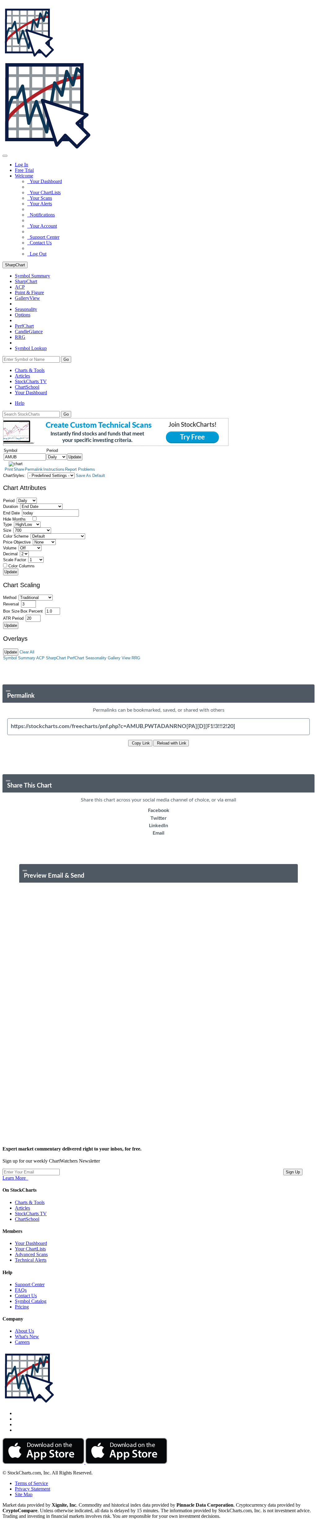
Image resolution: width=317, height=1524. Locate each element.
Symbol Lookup (31, 348)
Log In (21, 164)
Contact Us (39, 242)
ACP (40, 658)
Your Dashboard (44, 181)
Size (7, 530)
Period (9, 500)
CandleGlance (29, 331)
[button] (24, 175)
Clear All (27, 652)
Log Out (36, 253)
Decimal (10, 554)
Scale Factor (14, 559)
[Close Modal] (8, 691)
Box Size (11, 611)
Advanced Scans (31, 1254)
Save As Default (90, 475)
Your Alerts (39, 203)
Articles (22, 375)
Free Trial (24, 170)
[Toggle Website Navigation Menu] (4, 156)
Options (22, 314)
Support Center (43, 237)
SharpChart (15, 265)
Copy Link (140, 743)
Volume (9, 548)
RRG (20, 337)
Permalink (34, 469)
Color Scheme (15, 536)
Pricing (22, 1306)
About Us (24, 1331)
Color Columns (21, 566)
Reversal (11, 604)
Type (7, 524)
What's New (27, 1336)
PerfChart (24, 326)
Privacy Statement (32, 1488)
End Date (11, 513)
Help (19, 403)
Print (9, 469)
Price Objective (17, 542)
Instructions (53, 469)
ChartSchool (27, 387)
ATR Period (13, 618)
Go (66, 359)
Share (19, 469)
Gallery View (119, 658)
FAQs (21, 1290)
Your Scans (39, 198)
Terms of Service (31, 1483)
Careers (22, 1342)
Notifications (41, 214)
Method (9, 597)
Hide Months (14, 519)
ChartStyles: (14, 475)
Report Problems (80, 469)
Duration (10, 506)
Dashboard (31, 392)
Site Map (24, 1494)
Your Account (42, 226)
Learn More (15, 1178)
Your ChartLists (44, 192)
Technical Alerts (30, 1260)
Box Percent (31, 611)
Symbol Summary (19, 658)
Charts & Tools (30, 370)
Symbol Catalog (30, 1301)
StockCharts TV (31, 381)
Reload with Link (171, 743)
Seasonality (26, 309)
